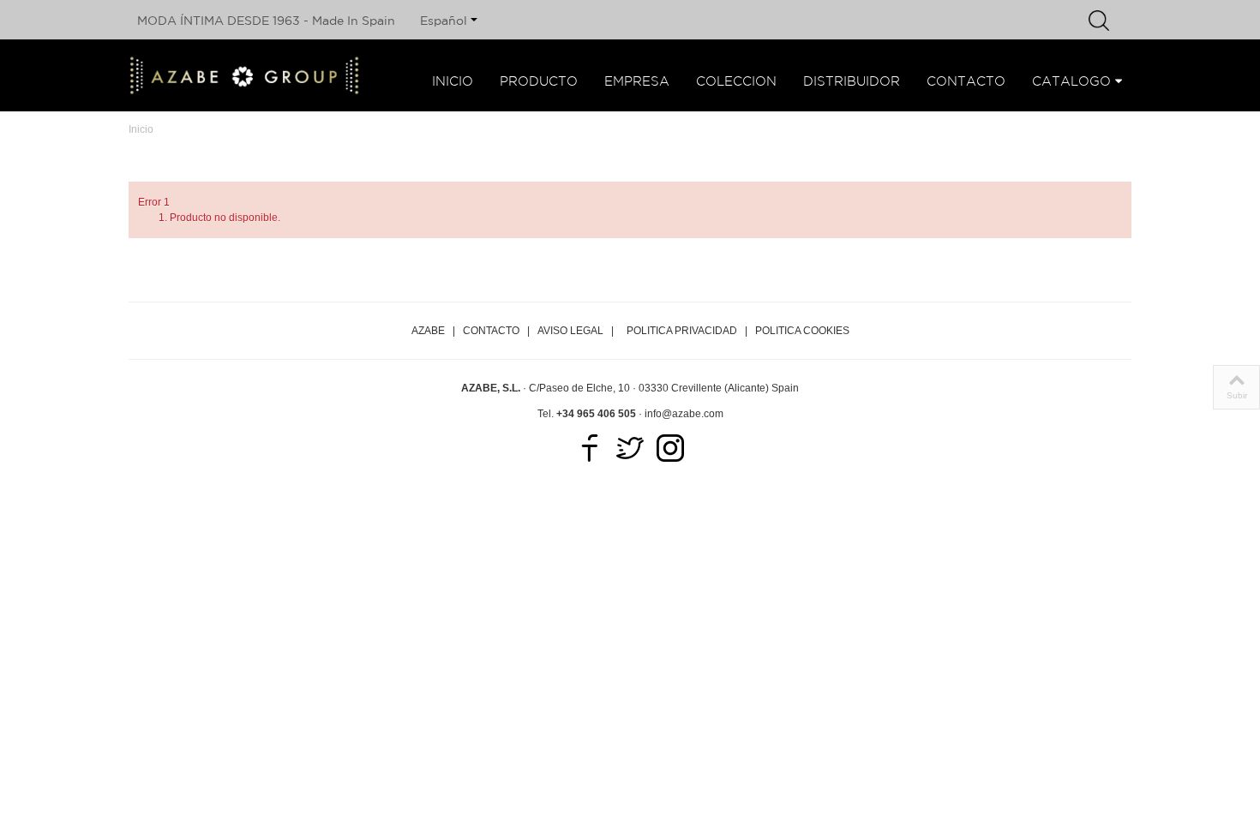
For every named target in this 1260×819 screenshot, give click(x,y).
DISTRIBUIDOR (851, 81)
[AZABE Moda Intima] (244, 75)
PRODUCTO (539, 81)
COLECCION (736, 81)
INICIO (452, 81)
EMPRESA (636, 81)
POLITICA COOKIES (802, 331)
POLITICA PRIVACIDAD (682, 331)
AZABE (428, 331)
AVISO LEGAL (570, 331)
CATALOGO (1071, 81)
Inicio (141, 129)
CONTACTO (966, 81)
